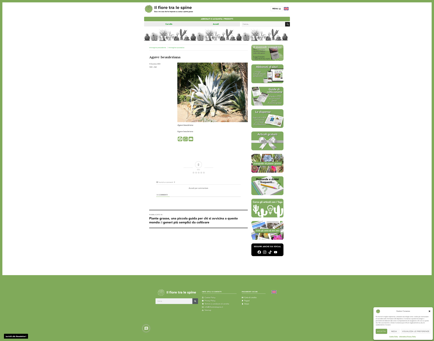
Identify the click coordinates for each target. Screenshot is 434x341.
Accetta (381, 331)
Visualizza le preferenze (415, 331)
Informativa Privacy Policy (407, 337)
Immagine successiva (176, 47)
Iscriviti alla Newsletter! (16, 336)
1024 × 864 (153, 67)
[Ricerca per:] (263, 24)
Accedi (216, 24)
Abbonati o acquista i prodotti (217, 19)
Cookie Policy (393, 337)
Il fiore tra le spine (173, 7)
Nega (394, 331)
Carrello (168, 24)
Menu (275, 8)
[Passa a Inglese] (286, 8)
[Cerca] (195, 301)
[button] (429, 311)
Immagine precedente (157, 47)
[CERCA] (287, 24)
